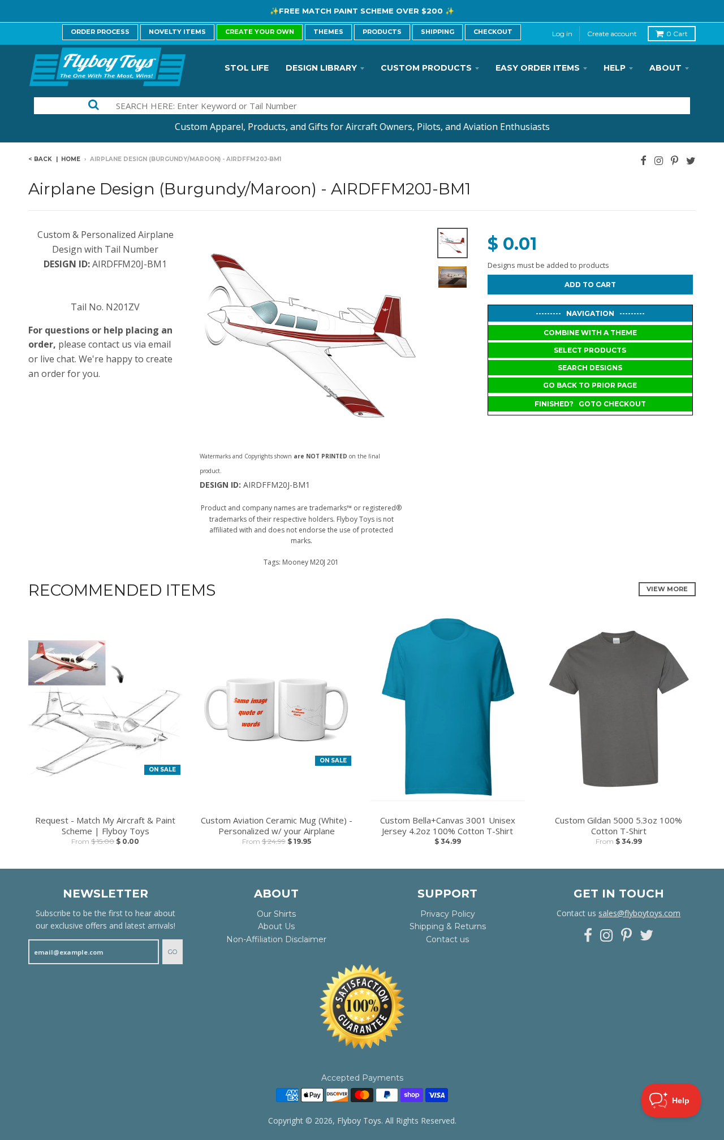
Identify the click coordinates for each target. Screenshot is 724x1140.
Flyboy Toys (359, 1120)
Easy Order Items (537, 68)
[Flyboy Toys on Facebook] (643, 160)
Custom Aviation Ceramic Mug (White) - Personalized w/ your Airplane (276, 826)
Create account (612, 33)
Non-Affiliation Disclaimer (276, 939)
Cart (677, 33)
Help (615, 68)
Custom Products (426, 68)
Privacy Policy (447, 914)
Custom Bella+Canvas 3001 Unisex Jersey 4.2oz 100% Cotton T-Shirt (447, 826)
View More (667, 589)
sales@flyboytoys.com (639, 913)
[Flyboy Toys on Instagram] (658, 160)
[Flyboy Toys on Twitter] (691, 160)
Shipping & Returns (448, 926)
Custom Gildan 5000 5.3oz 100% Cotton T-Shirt (618, 826)
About (665, 68)
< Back (40, 159)
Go (172, 952)
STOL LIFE (247, 68)
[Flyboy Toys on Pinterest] (674, 160)
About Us (276, 926)
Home (70, 159)
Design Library (321, 68)
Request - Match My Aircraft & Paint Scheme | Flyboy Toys (105, 826)
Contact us (447, 939)
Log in (562, 33)
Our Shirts (276, 914)
